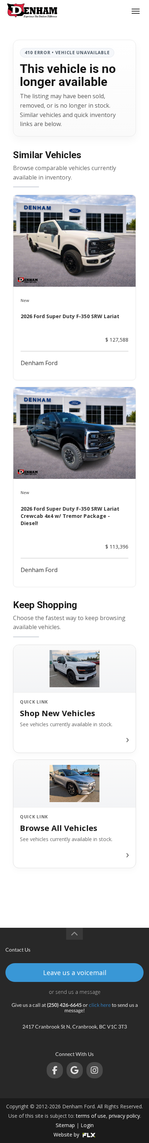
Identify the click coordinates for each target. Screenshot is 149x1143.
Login (87, 1125)
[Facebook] (55, 1070)
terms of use (91, 1115)
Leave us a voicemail (74, 972)
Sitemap (65, 1125)
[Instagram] (94, 1070)
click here (100, 1005)
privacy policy (124, 1115)
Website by (67, 1134)
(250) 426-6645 (108, 11)
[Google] (75, 1070)
